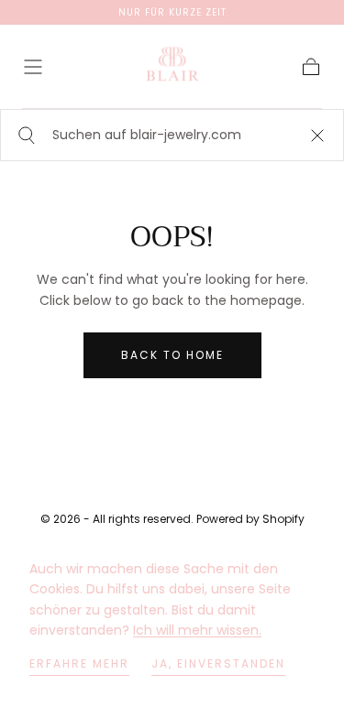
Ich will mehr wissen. (197, 630)
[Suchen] (24, 135)
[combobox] (172, 135)
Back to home (172, 355)
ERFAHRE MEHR (79, 663)
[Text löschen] (317, 135)
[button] (33, 67)
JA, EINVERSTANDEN (218, 663)
